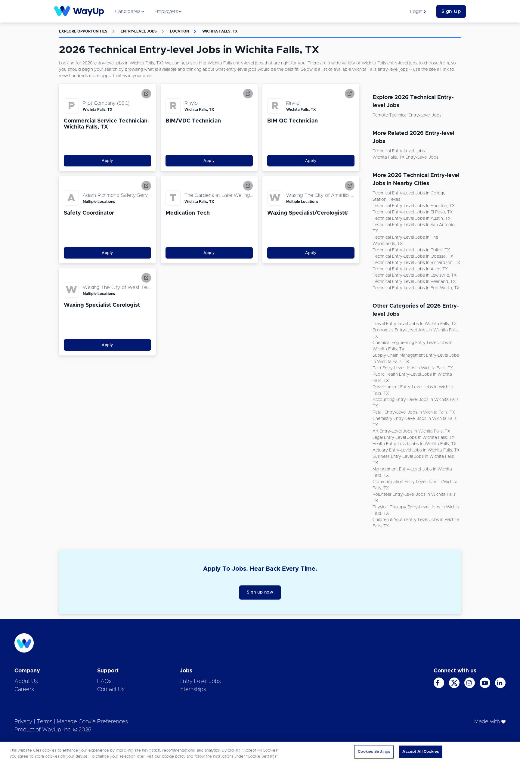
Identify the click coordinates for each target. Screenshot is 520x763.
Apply (107, 161)
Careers (24, 689)
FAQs (104, 681)
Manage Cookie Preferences (92, 721)
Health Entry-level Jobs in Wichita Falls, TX (415, 444)
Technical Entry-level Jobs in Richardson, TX (416, 263)
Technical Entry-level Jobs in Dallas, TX (411, 250)
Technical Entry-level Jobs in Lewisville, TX (415, 275)
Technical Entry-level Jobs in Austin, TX (411, 218)
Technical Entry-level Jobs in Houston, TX (414, 206)
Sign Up (451, 11)
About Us (26, 681)
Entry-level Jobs (139, 31)
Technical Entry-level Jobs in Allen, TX (410, 269)
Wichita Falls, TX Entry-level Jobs (405, 157)
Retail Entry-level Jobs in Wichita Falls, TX (414, 412)
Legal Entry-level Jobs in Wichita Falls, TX (413, 438)
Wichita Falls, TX (220, 31)
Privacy (23, 721)
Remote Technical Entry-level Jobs (407, 115)
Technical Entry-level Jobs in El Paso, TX (413, 212)
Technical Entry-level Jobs (399, 151)
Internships (193, 689)
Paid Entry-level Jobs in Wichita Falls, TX (413, 368)
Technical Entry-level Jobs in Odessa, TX (413, 256)
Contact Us (111, 689)
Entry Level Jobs (200, 681)
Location (179, 31)
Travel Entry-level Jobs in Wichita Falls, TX (415, 324)
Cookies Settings (374, 752)
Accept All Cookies (420, 752)
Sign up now (260, 592)
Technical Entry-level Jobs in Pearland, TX (414, 282)
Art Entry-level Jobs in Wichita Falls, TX (411, 431)
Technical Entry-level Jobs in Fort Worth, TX (416, 288)
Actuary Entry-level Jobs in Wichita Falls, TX (416, 450)
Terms (44, 721)
